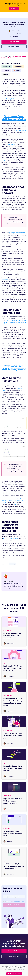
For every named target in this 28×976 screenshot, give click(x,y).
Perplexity (19, 66)
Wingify (14, 966)
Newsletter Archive (13, 969)
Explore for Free (14, 46)
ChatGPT (7, 66)
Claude (18, 70)
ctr (16, 504)
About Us (21, 969)
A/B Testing (8, 56)
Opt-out (5, 969)
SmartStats (4, 279)
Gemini (7, 70)
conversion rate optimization (17, 232)
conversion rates (21, 130)
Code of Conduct (21, 967)
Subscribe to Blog (15, 905)
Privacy (13, 967)
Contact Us (14, 971)
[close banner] (27, 1)
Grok (6, 74)
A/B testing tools (9, 99)
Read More (14, 8)
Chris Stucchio (15, 31)
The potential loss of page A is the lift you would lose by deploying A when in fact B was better (13, 322)
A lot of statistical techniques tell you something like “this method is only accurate (13, 500)
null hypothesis (12, 144)
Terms (23, 901)
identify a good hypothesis (10, 538)
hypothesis (4, 161)
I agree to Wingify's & (14, 901)
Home (2, 56)
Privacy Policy (17, 901)
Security (8, 967)
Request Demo (14, 41)
